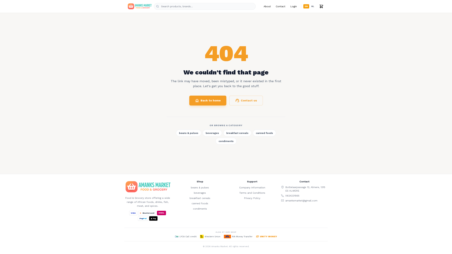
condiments (226, 141)
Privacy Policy (252, 198)
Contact (280, 6)
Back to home (208, 100)
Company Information (252, 187)
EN (306, 6)
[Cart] (321, 6)
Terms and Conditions (252, 192)
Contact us (246, 100)
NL (312, 6)
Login (293, 6)
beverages (212, 133)
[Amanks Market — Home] (139, 6)
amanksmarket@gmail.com (301, 200)
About (267, 6)
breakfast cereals (237, 133)
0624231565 (292, 195)
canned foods (264, 133)
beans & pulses (188, 133)
